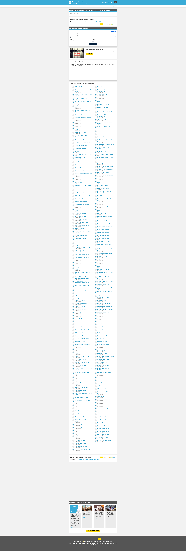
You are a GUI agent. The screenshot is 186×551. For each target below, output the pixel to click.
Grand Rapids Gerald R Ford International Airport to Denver (82, 240)
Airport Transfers (87, 541)
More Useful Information (93, 530)
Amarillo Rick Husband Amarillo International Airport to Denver (82, 278)
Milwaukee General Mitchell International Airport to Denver (82, 159)
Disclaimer (103, 541)
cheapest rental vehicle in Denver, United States (90, 21)
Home (75, 541)
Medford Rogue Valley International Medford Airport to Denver (105, 297)
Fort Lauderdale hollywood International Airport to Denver (82, 282)
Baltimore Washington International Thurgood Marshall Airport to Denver (105, 159)
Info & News (99, 541)
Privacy (107, 541)
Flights (78, 541)
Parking (92, 541)
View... (72, 527)
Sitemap (111, 541)
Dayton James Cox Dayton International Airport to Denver (104, 346)
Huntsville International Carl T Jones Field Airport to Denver (83, 300)
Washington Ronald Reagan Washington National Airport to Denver (83, 247)
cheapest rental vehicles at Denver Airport (88, 459)
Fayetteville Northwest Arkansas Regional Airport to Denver (104, 217)
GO (115, 2)
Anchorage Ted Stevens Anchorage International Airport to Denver (105, 192)
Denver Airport (79, 2)
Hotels (95, 541)
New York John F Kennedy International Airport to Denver (82, 251)
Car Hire (81, 541)
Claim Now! (89, 53)
